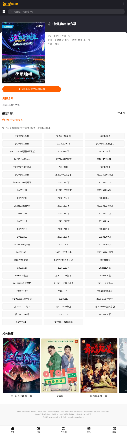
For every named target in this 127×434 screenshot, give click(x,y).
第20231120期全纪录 (63, 283)
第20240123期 (63, 136)
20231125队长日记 (22, 283)
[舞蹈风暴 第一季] (99, 365)
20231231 (22, 190)
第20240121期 (22, 143)
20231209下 (63, 237)
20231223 (22, 213)
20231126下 (63, 268)
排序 (121, 113)
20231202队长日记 (63, 260)
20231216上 (105, 221)
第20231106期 (22, 314)
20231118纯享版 (105, 291)
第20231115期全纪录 (22, 299)
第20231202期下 (105, 252)
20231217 (22, 221)
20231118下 (22, 291)
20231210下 (63, 229)
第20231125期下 (63, 275)
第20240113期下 (63, 159)
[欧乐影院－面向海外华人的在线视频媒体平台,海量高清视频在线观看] (10, 4)
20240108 (105, 167)
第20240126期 (22, 136)
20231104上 (22, 322)
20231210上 (105, 229)
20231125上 (105, 275)
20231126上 (105, 268)
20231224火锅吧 (22, 206)
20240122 (105, 136)
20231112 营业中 (104, 299)
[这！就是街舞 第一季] (21, 365)
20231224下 (63, 198)
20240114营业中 (22, 159)
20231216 (22, 229)
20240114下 (63, 151)
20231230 (22, 198)
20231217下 (63, 213)
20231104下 (105, 314)
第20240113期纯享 (22, 167)
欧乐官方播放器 (12, 120)
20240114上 (105, 151)
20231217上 (105, 213)
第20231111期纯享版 (105, 306)
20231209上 (105, 237)
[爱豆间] (60, 365)
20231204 (63, 244)
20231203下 (105, 244)
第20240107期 (22, 174)
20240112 (63, 167)
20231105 (63, 314)
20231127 (22, 268)
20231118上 (63, 291)
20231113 (63, 299)
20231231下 (63, 182)
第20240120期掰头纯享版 (22, 151)
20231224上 (105, 198)
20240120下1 (63, 143)
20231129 (105, 260)
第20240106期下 (63, 174)
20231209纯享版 (22, 244)
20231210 (22, 237)
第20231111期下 (22, 306)
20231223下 (63, 206)
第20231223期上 (105, 206)
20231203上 (22, 252)
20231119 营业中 (104, 283)
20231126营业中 (22, 275)
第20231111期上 (63, 306)
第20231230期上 (105, 190)
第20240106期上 (105, 174)
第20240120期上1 (105, 143)
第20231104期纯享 (63, 322)
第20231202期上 (22, 260)
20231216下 (63, 221)
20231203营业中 (63, 252)
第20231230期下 (63, 190)
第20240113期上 (105, 159)
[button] (9, 98)
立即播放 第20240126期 (32, 89)
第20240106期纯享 (22, 182)
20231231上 (105, 182)
